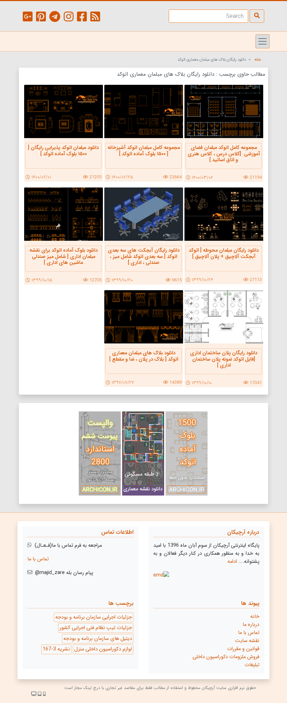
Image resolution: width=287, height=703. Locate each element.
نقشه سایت (247, 641)
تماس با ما (38, 559)
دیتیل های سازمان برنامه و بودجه (97, 639)
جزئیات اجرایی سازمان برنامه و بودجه (93, 617)
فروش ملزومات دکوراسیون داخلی (225, 657)
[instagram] (69, 18)
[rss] (95, 18)
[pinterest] (41, 18)
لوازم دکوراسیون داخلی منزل (103, 649)
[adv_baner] (187, 455)
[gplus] (28, 18)
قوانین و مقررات (243, 649)
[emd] (161, 575)
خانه (257, 59)
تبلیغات (252, 665)
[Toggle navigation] (262, 41)
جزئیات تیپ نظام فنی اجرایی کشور (95, 628)
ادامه (232, 562)
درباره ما (251, 625)
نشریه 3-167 (56, 649)
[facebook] (82, 18)
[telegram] (54, 18)
